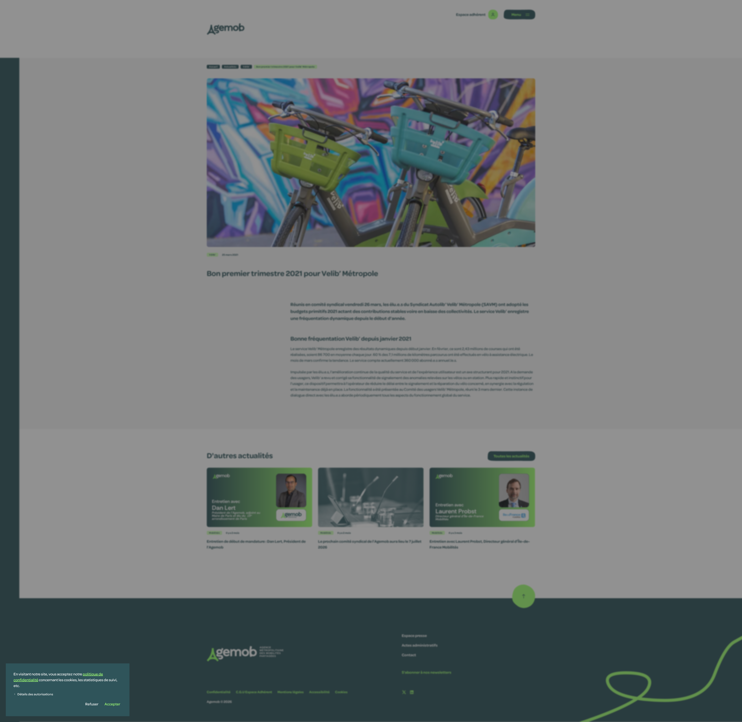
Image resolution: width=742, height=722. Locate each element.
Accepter (112, 703)
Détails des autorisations (35, 694)
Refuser (91, 703)
